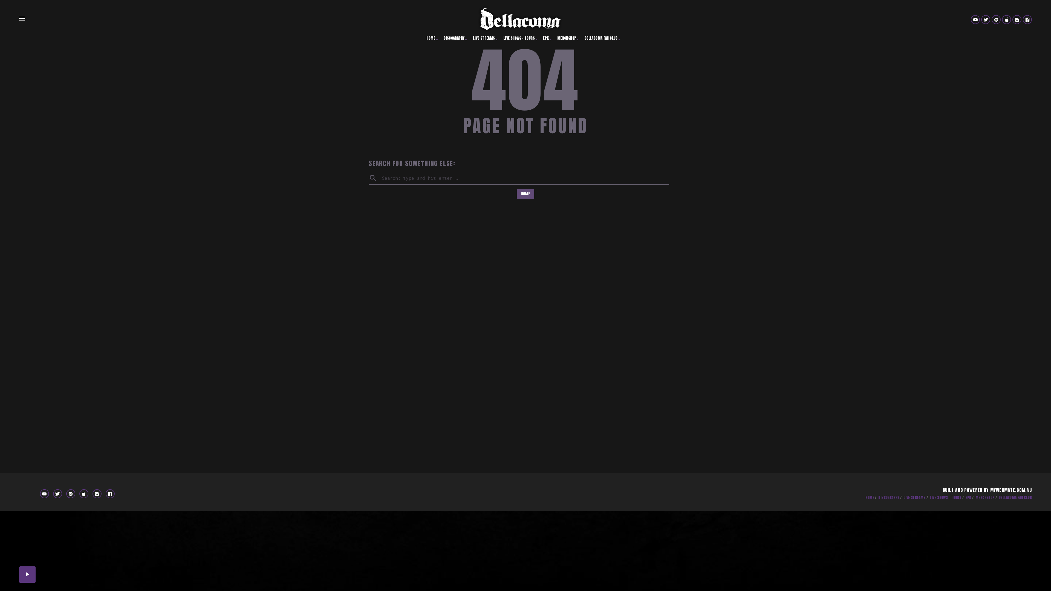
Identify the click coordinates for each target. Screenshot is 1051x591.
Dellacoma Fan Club (601, 38)
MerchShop (566, 38)
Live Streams (484, 38)
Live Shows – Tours (519, 38)
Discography (454, 38)
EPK (546, 38)
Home (430, 38)
